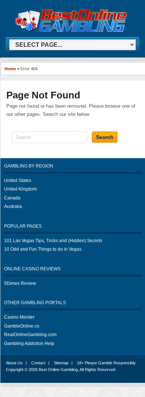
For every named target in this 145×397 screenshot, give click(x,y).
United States (17, 180)
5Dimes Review (20, 283)
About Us (14, 363)
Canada (12, 198)
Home (10, 68)
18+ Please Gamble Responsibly (106, 363)
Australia (13, 206)
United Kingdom (20, 189)
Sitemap (61, 363)
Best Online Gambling (58, 369)
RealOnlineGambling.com (30, 334)
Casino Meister (19, 317)
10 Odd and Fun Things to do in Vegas (42, 249)
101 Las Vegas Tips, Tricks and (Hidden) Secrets (53, 240)
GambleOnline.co (21, 326)
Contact (38, 363)
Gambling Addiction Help (29, 343)
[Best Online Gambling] (71, 31)
